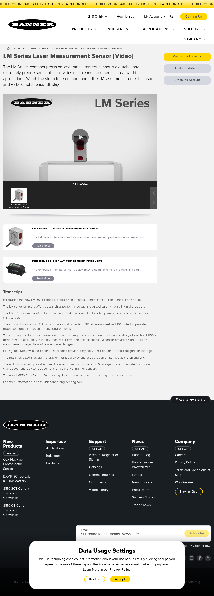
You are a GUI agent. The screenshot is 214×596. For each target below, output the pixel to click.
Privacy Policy (185, 462)
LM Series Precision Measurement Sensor (67, 228)
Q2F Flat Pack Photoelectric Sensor (13, 464)
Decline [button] (94, 579)
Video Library (40, 48)
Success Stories (143, 497)
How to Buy (125, 17)
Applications (55, 448)
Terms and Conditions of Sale (192, 472)
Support (20, 48)
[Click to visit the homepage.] (32, 24)
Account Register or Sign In (103, 457)
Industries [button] (118, 29)
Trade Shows (141, 505)
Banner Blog (141, 455)
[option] (19, 198)
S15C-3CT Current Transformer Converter (16, 493)
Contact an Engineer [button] (187, 56)
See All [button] (11, 453)
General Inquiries (101, 475)
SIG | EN (97, 17)
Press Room (140, 490)
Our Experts (97, 482)
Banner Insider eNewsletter (142, 464)
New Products (142, 482)
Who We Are (184, 482)
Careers (180, 455)
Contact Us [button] (193, 16)
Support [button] (193, 29)
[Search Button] (171, 16)
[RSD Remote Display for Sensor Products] (16, 270)
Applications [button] (157, 29)
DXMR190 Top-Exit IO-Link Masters (16, 478)
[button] (11, 173)
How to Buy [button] (188, 491)
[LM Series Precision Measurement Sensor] (16, 237)
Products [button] (82, 29)
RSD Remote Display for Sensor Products (67, 261)
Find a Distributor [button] (187, 68)
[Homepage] (8, 49)
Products (52, 463)
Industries (53, 456)
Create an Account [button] (187, 80)
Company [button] (192, 39)
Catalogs (95, 467)
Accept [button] (120, 579)
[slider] (18, 173)
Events (137, 475)
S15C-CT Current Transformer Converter (15, 510)
